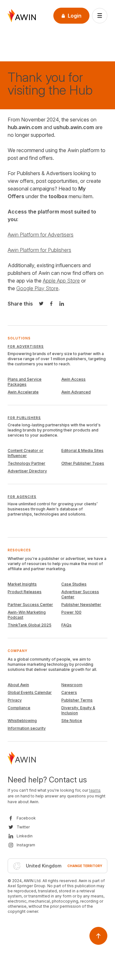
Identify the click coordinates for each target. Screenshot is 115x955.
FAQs (66, 625)
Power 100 (71, 612)
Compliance (19, 707)
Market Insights (22, 584)
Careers (69, 692)
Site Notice (71, 720)
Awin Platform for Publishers (39, 250)
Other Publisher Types (82, 463)
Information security (27, 728)
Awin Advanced (76, 392)
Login (74, 15)
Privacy (15, 700)
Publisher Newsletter (81, 604)
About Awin (18, 684)
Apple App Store (61, 280)
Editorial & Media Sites (82, 450)
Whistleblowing (22, 720)
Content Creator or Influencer (25, 453)
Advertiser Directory (27, 471)
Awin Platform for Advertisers (40, 234)
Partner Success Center (30, 604)
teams (95, 790)
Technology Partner (26, 463)
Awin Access (73, 379)
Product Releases (25, 591)
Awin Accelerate (23, 392)
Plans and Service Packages (25, 382)
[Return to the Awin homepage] (22, 15)
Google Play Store (37, 288)
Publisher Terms (77, 700)
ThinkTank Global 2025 (29, 625)
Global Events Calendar (30, 692)
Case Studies (74, 584)
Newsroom (71, 684)
